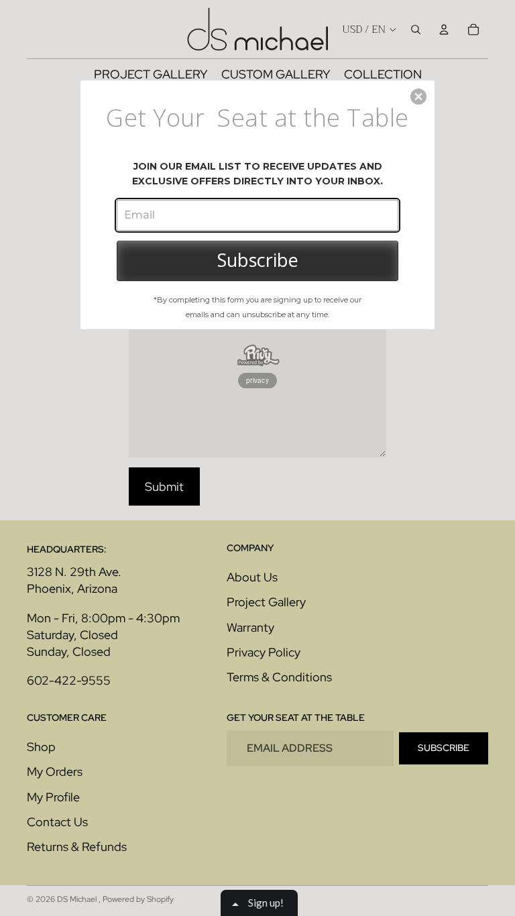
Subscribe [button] (257, 259)
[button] (418, 97)
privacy (257, 380)
